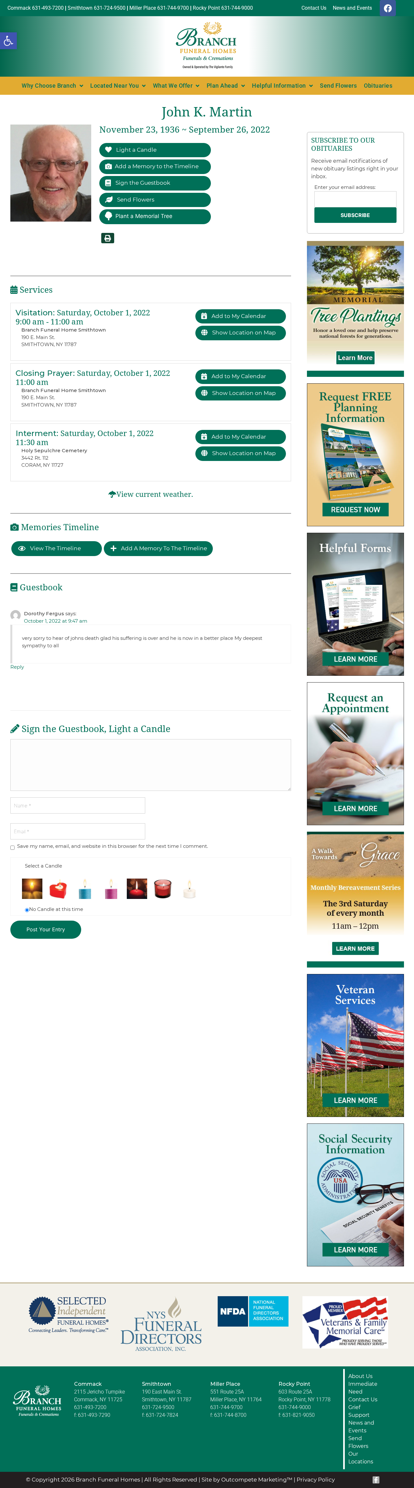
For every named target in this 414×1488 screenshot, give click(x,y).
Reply (17, 667)
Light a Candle (136, 150)
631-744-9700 (226, 1407)
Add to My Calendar (238, 316)
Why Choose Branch (49, 85)
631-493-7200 (90, 1407)
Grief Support (359, 1411)
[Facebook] (388, 8)
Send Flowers (338, 85)
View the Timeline (55, 548)
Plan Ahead (222, 85)
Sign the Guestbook (142, 183)
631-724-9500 (158, 1407)
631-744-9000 (294, 1407)
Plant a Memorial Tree (143, 216)
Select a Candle (43, 866)
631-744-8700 (230, 1415)
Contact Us (362, 1399)
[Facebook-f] (376, 1479)
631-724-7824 (162, 1415)
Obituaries (378, 85)
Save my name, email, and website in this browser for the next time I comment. (112, 846)
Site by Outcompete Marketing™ (247, 1479)
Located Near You (114, 85)
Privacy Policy (316, 1479)
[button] (8, 40)
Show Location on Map (243, 332)
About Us (360, 1376)
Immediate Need (362, 1388)
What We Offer (173, 85)
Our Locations (360, 1458)
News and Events (361, 1427)
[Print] (107, 238)
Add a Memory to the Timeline (157, 166)
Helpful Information (279, 85)
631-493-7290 (94, 1415)
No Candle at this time (56, 909)
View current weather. (154, 494)
